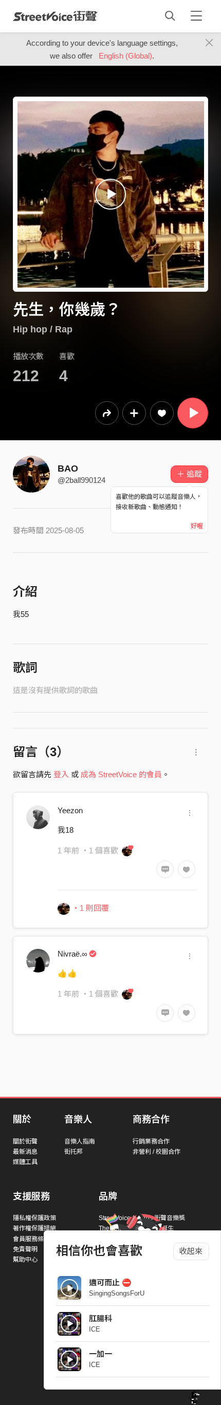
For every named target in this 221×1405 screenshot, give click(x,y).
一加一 (100, 1354)
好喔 (197, 526)
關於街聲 (25, 1141)
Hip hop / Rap (42, 329)
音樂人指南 (79, 1141)
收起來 (190, 1251)
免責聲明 (25, 1249)
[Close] (209, 43)
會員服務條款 (31, 1239)
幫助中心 (25, 1259)
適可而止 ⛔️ (110, 1282)
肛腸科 (100, 1318)
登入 (61, 774)
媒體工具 (25, 1162)
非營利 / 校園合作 (156, 1151)
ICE (94, 1329)
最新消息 (25, 1151)
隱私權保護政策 (34, 1218)
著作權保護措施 (34, 1228)
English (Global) (125, 55)
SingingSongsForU (116, 1293)
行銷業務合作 (151, 1141)
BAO (68, 468)
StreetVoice (55, 16)
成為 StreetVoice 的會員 (121, 774)
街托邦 (73, 1151)
